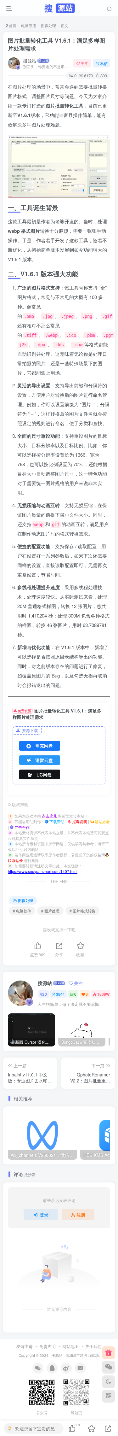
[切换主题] (108, 1381)
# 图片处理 (50, 910)
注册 (80, 1214)
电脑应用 (28, 25)
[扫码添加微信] (108, 1367)
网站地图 (70, 1346)
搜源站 (29, 60)
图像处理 (48, 25)
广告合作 (22, 827)
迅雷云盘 (44, 760)
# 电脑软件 (22, 910)
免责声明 (47, 1346)
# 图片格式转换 (82, 910)
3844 (60, 994)
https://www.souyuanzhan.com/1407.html (42, 871)
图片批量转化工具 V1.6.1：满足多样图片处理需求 (56, 44)
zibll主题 (76, 1355)
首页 (12, 25)
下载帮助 (56, 821)
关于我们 (93, 1346)
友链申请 (24, 1346)
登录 (44, 1214)
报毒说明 (79, 821)
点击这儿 (49, 815)
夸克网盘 (44, 745)
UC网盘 (44, 774)
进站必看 (102, 821)
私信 (104, 63)
